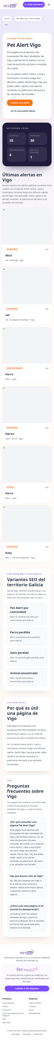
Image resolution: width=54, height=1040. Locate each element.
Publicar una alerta (20, 102)
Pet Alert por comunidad (28, 18)
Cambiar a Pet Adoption (27, 988)
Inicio (7, 18)
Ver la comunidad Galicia (23, 111)
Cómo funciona (8, 1003)
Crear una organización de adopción (13, 1014)
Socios (31, 1010)
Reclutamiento (34, 1013)
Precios (5, 1006)
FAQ (4, 1019)
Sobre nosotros (35, 1003)
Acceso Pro (6, 1010)
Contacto (32, 1006)
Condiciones (38, 1034)
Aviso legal (15, 1034)
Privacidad (26, 1034)
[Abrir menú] (49, 4)
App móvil (6, 1022)
